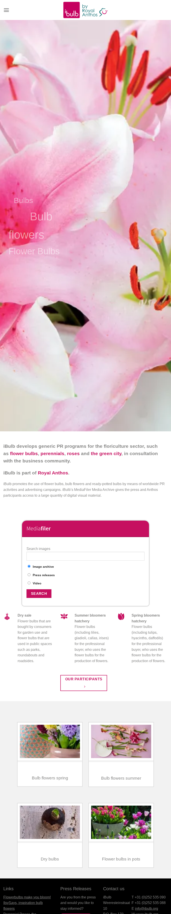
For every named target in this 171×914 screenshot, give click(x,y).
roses (73, 453)
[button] (6, 10)
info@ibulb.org (146, 908)
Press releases (44, 575)
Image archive (43, 566)
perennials (52, 453)
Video (37, 583)
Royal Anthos (53, 472)
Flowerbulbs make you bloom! (27, 897)
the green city (106, 453)
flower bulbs (24, 453)
